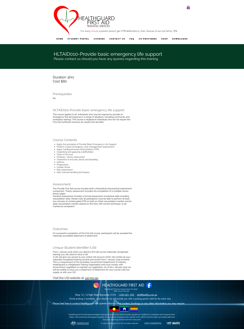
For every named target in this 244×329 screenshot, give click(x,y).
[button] (188, 7)
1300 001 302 (126, 294)
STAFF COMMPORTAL (153, 323)
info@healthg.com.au (147, 294)
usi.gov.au (91, 278)
